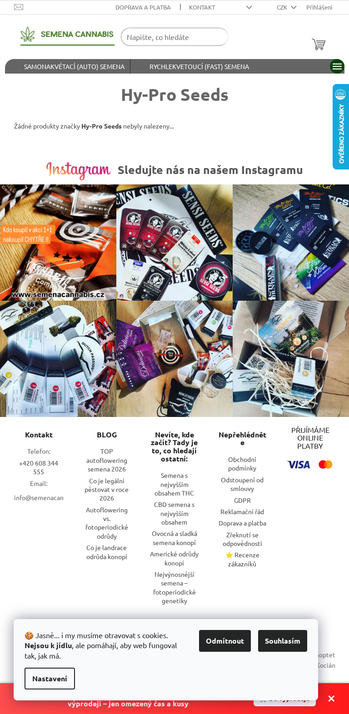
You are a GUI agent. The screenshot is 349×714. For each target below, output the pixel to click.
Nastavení (49, 678)
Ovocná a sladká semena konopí (174, 537)
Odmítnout (225, 640)
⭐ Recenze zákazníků (242, 558)
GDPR (242, 500)
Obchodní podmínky (242, 463)
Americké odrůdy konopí (174, 558)
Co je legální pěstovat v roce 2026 (107, 489)
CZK (283, 7)
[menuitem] (67, 66)
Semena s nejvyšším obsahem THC (174, 484)
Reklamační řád (242, 511)
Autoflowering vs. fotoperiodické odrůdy (106, 523)
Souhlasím (282, 640)
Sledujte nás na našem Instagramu (210, 169)
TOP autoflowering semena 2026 (106, 460)
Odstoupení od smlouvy (242, 484)
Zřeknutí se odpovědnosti (242, 539)
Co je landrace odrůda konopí (106, 551)
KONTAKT (202, 7)
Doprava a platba (143, 7)
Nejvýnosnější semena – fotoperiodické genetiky (174, 587)
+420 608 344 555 (38, 467)
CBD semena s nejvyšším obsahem (174, 513)
